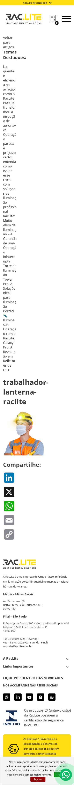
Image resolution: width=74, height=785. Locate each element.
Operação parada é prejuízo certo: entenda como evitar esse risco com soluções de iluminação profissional (10, 173)
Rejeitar (38, 779)
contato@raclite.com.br (17, 646)
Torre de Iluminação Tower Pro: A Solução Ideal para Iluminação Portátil (9, 288)
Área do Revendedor (35, 2)
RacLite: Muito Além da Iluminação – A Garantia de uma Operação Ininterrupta (10, 239)
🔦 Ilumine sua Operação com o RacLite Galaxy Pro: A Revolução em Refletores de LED (9, 342)
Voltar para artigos (8, 42)
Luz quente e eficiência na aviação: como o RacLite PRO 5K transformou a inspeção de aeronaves (9, 98)
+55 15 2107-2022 (13, 642)
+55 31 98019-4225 (14, 639)
